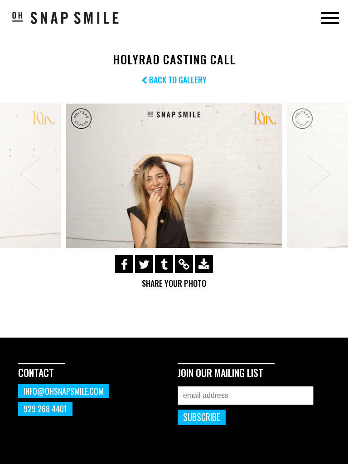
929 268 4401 (45, 409)
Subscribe (201, 417)
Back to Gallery (177, 80)
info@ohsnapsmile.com (64, 391)
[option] (174, 175)
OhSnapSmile (65, 17)
